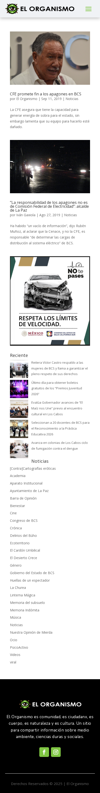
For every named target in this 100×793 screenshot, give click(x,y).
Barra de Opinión (23, 498)
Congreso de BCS (24, 520)
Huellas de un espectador (30, 580)
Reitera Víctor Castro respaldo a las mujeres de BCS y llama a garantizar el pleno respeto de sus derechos (59, 368)
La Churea (18, 587)
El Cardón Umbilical (25, 550)
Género (16, 565)
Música (15, 617)
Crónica (16, 528)
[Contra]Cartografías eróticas (33, 468)
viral (13, 662)
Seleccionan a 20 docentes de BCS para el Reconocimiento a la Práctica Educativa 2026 (60, 428)
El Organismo (26, 98)
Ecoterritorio (20, 543)
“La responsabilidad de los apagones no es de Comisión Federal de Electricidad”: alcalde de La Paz (49, 206)
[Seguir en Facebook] (44, 752)
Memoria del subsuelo (27, 602)
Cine (13, 513)
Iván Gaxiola (25, 215)
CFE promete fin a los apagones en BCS (45, 94)
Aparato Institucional (26, 483)
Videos (15, 654)
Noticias (72, 98)
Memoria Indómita (24, 610)
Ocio (13, 640)
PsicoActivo (19, 647)
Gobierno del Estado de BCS (32, 572)
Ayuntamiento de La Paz (29, 490)
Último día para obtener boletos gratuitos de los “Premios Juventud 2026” (56, 388)
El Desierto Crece (23, 557)
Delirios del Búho (23, 535)
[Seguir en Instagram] (56, 752)
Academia (17, 475)
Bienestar (17, 505)
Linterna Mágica (22, 595)
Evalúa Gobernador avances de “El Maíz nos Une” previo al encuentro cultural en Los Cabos (57, 408)
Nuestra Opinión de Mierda (31, 632)
